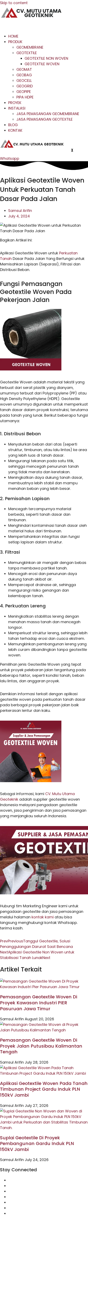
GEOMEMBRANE (29, 47)
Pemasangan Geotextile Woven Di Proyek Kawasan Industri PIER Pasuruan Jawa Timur (38, 1003)
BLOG (13, 124)
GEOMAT (24, 69)
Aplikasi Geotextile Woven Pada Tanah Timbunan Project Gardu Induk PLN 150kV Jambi (44, 1089)
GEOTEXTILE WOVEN (42, 63)
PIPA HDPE (25, 97)
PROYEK (14, 102)
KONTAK (15, 130)
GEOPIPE (23, 91)
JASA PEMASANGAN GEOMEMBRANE (47, 113)
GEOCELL (24, 80)
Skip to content (14, 2)
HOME (13, 36)
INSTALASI (16, 108)
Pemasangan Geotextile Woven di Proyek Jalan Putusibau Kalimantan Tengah (41, 1046)
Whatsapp (9, 158)
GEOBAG (24, 75)
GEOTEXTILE (26, 52)
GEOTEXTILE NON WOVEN (46, 58)
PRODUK (15, 41)
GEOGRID (24, 86)
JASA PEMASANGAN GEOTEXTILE (44, 119)
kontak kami (43, 917)
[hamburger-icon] (6, 26)
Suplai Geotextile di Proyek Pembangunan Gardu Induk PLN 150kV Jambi (37, 1144)
